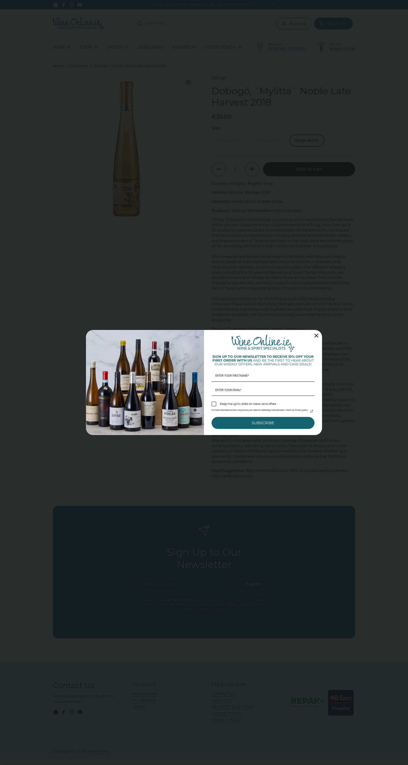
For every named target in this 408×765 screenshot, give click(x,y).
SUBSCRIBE (263, 423)
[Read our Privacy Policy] (311, 411)
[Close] (316, 335)
